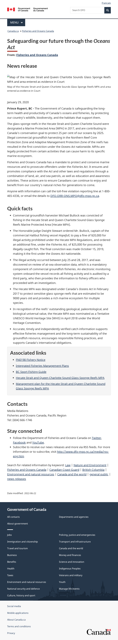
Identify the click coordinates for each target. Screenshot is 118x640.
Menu (14, 22)
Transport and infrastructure (75, 541)
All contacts (13, 516)
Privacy (11, 633)
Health (10, 568)
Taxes (10, 575)
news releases (16, 479)
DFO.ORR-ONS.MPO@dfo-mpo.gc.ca (74, 196)
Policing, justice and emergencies (77, 534)
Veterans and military (70, 575)
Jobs (9, 534)
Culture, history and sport (21, 595)
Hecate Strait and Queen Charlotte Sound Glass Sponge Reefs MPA (60, 378)
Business (12, 555)
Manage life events (69, 588)
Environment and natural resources (30, 474)
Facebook (19, 442)
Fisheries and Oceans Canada (38, 31)
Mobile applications (17, 613)
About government (17, 523)
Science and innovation (71, 561)
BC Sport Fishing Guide (31, 372)
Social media (14, 606)
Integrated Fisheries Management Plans (42, 366)
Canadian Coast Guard (64, 470)
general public (99, 474)
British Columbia (93, 470)
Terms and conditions (19, 626)
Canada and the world (71, 474)
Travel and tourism (17, 548)
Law (68, 465)
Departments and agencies (73, 516)
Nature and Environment (90, 465)
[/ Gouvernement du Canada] (27, 9)
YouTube (38, 442)
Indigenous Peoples (70, 568)
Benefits (11, 561)
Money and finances (70, 555)
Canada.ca (13, 31)
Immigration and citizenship (22, 541)
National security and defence (23, 588)
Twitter (96, 438)
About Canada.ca (16, 619)
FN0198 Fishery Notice (30, 360)
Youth (62, 582)
